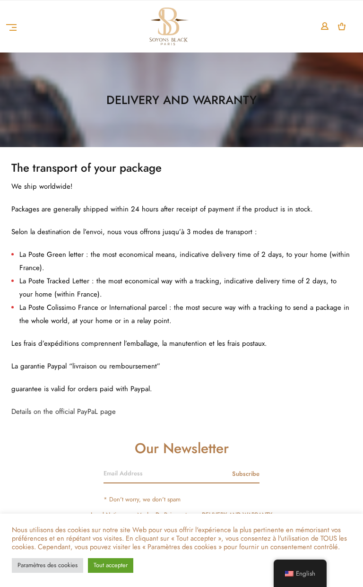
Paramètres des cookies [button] (47, 565)
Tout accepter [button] (111, 565)
